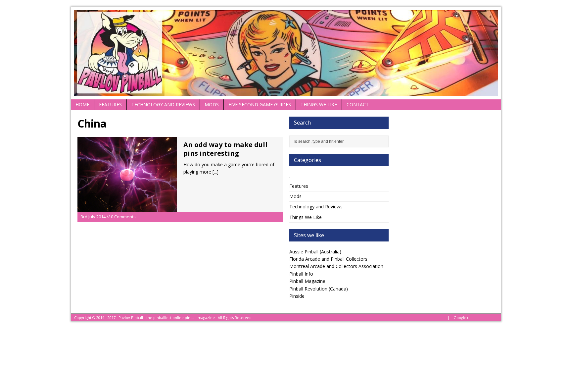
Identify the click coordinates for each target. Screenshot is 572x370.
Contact (358, 104)
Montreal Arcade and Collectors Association (336, 266)
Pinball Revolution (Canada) (318, 289)
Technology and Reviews (163, 104)
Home (82, 104)
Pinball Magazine (307, 281)
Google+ (461, 317)
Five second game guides (259, 104)
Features (110, 104)
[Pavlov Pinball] (286, 53)
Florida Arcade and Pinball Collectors (328, 259)
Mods (212, 104)
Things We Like (319, 104)
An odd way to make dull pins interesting (225, 149)
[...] (215, 172)
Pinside (297, 296)
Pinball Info (301, 274)
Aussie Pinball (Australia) (315, 251)
